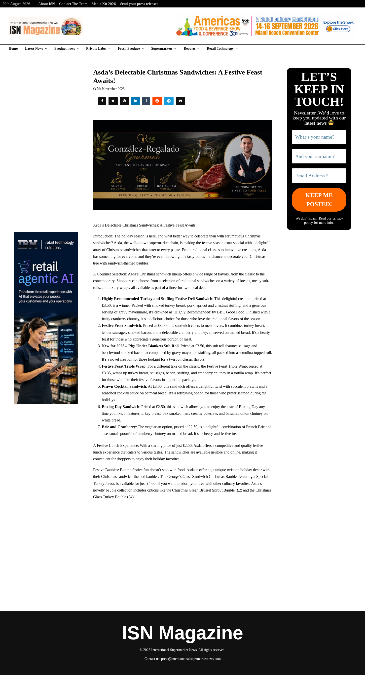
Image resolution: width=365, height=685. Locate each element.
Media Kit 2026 (104, 4)
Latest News (34, 48)
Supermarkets (161, 48)
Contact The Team (73, 4)
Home (13, 48)
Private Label (96, 48)
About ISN (46, 4)
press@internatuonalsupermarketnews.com (191, 659)
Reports (189, 48)
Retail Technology (220, 48)
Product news (64, 48)
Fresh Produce (129, 48)
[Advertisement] (182, 540)
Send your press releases (139, 4)
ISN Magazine (182, 632)
